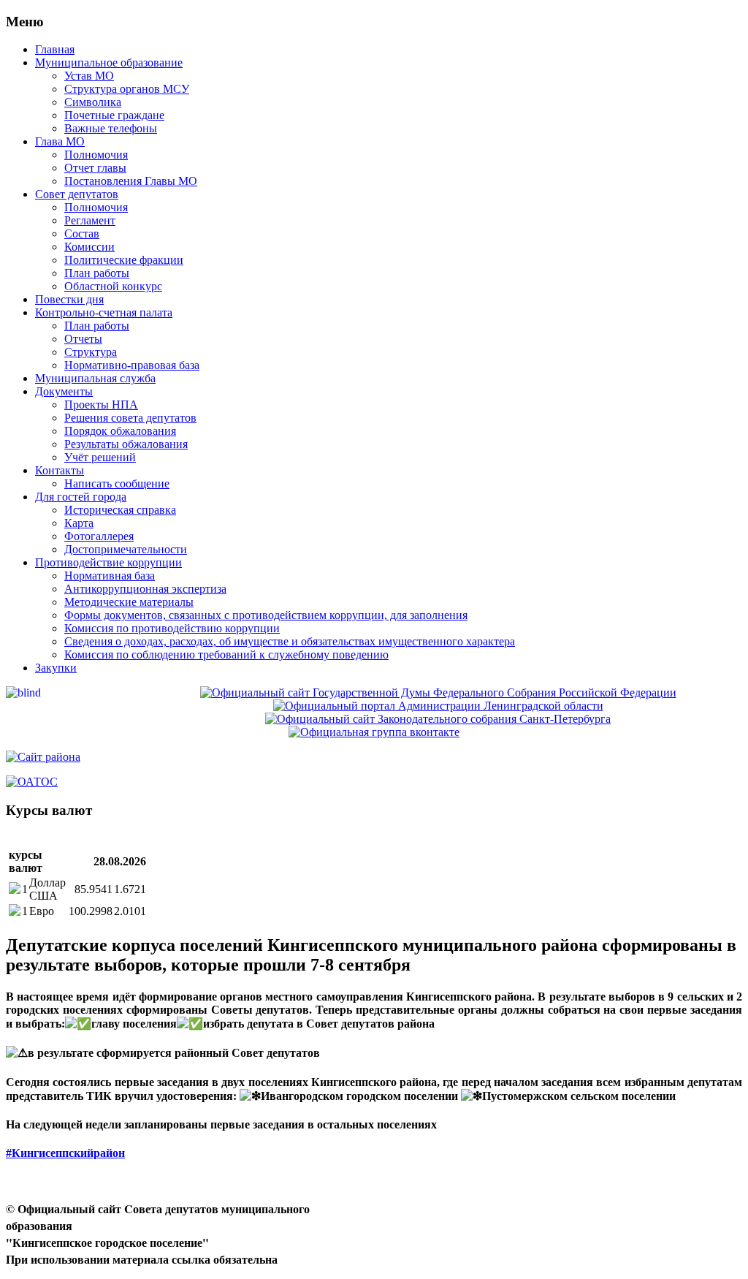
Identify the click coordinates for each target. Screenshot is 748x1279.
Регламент (89, 220)
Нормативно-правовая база (131, 365)
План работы (96, 273)
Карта (79, 523)
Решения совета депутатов (130, 417)
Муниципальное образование (109, 62)
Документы (64, 391)
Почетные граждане (114, 115)
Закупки (56, 667)
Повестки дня (69, 299)
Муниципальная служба (95, 378)
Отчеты (83, 339)
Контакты (59, 470)
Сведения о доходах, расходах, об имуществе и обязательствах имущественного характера (289, 641)
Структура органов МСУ (126, 89)
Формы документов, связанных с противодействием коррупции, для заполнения (266, 615)
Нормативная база (109, 575)
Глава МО (60, 141)
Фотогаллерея (99, 536)
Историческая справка (120, 510)
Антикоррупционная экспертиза (145, 588)
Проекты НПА (101, 404)
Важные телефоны (110, 128)
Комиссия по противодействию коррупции (172, 628)
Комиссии (89, 246)
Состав (81, 233)
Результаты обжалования (126, 444)
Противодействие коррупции (108, 562)
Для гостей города (80, 496)
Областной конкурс (113, 286)
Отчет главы (95, 168)
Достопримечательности (125, 549)
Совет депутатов (76, 194)
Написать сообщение (116, 483)
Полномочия (96, 154)
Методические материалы (129, 602)
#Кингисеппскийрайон (65, 1153)
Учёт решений (100, 457)
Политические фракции (123, 260)
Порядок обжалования (120, 431)
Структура (90, 352)
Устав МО (89, 75)
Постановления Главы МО (130, 181)
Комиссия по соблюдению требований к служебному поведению (226, 654)
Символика (92, 102)
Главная (55, 49)
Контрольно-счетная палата (103, 312)
